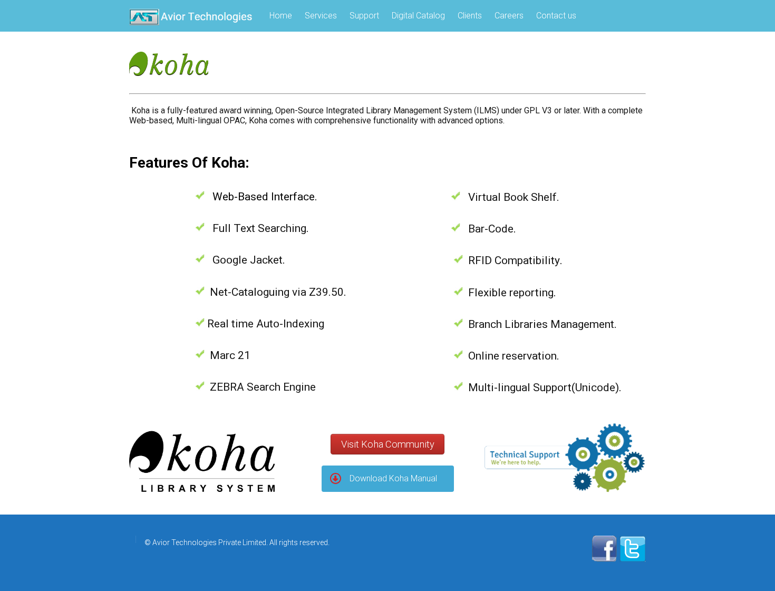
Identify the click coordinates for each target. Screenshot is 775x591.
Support (364, 16)
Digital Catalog (418, 16)
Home (280, 16)
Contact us (556, 16)
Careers (509, 16)
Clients (470, 16)
